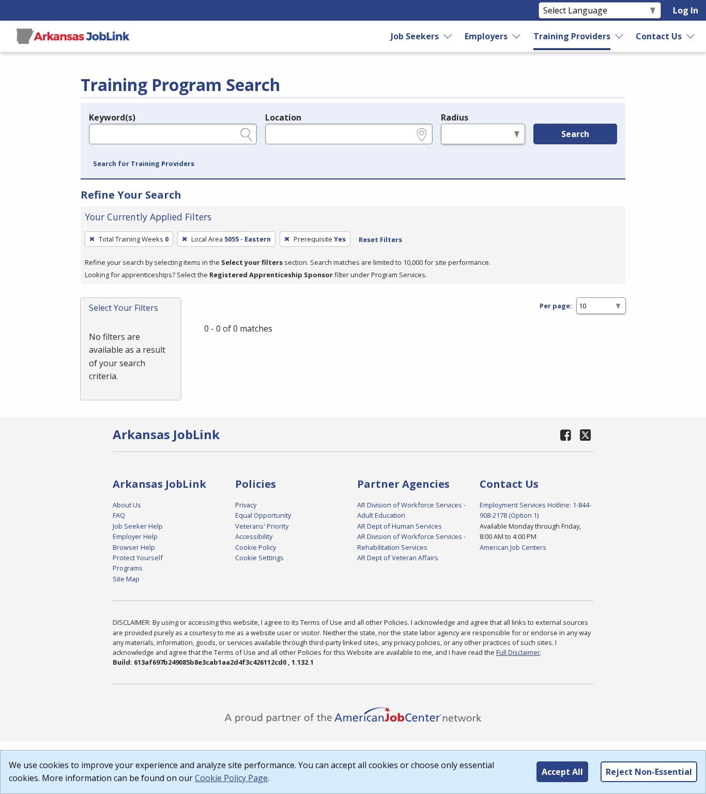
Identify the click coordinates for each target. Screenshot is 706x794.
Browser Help (134, 547)
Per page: (556, 305)
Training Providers (571, 36)
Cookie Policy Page (231, 778)
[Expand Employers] (517, 36)
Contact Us (659, 36)
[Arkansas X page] (585, 434)
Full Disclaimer (518, 652)
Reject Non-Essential (649, 771)
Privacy (245, 505)
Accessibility (253, 536)
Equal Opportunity (263, 515)
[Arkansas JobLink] (72, 36)
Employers (486, 36)
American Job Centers (513, 547)
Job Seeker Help (138, 526)
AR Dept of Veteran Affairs (397, 557)
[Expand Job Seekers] (448, 36)
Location (283, 117)
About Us (127, 505)
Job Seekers (415, 36)
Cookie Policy (255, 547)
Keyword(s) (112, 117)
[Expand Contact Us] (691, 36)
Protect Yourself (138, 557)
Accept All (562, 771)
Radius (454, 117)
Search (575, 134)
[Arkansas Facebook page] (566, 434)
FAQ (119, 515)
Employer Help (135, 536)
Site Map (126, 578)
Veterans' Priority (261, 526)
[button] (143, 164)
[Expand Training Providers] (619, 36)
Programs (128, 568)
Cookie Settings (259, 557)
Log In (685, 10)
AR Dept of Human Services (399, 526)
